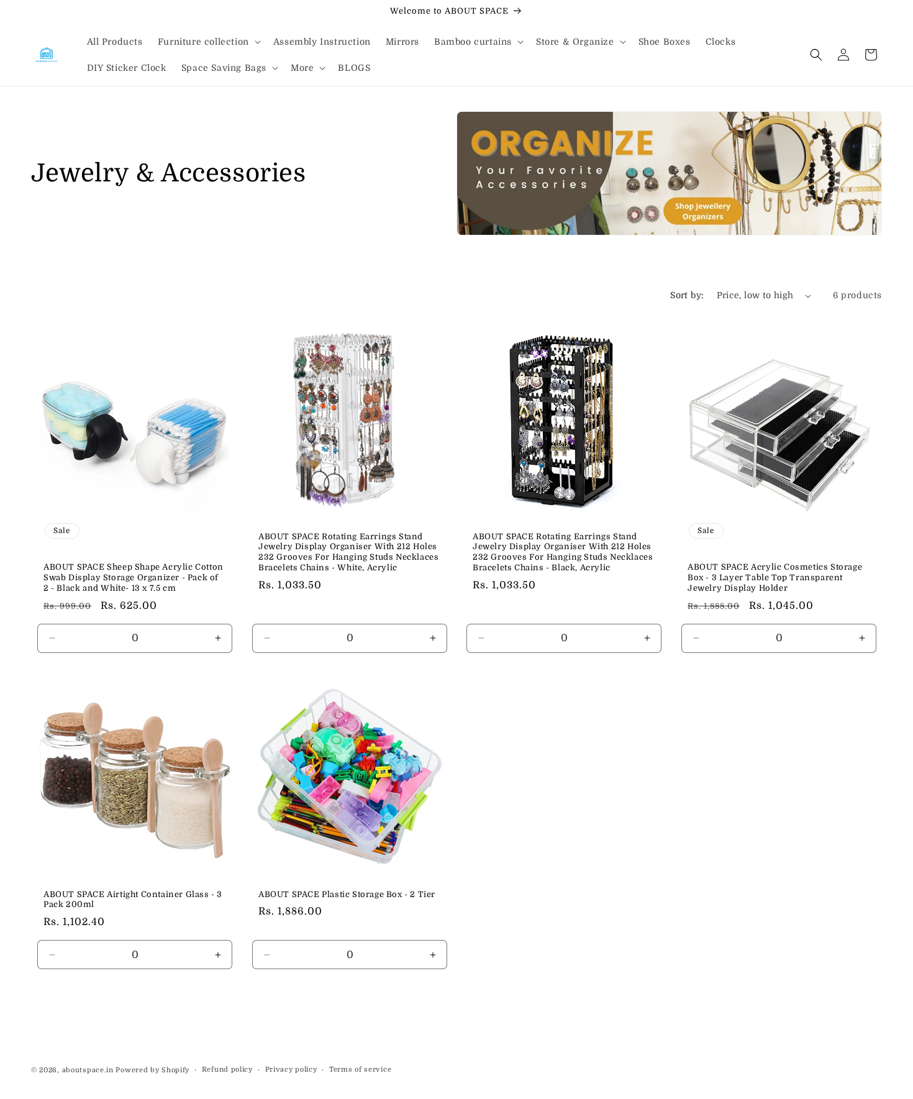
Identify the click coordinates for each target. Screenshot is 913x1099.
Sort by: (687, 295)
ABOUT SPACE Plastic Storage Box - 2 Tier (346, 893)
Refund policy (227, 1069)
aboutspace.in (88, 1070)
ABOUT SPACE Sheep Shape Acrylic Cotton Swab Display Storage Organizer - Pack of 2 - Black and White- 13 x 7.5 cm (133, 577)
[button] (208, 42)
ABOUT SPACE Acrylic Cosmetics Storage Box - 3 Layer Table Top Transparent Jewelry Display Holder (775, 577)
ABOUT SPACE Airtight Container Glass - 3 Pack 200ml (132, 899)
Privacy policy (291, 1069)
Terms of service (360, 1069)
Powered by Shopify (152, 1070)
